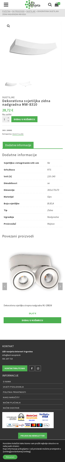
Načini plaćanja (12, 402)
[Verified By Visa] (44, 417)
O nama (7, 381)
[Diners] (9, 425)
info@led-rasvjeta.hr (11, 355)
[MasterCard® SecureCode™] (32, 417)
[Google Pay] (46, 425)
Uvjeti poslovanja (13, 386)
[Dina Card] (21, 425)
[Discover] (15, 425)
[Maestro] (39, 425)
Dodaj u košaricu (24, 119)
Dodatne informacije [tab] (18, 145)
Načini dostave (11, 408)
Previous (4, 286)
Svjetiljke (18, 134)
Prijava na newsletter (33, 435)
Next (60, 286)
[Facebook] (32, 368)
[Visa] (27, 425)
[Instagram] (38, 368)
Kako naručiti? (11, 397)
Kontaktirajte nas (15, 368)
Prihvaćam (10, 457)
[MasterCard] (33, 425)
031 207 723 (7, 358)
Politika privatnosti (14, 392)
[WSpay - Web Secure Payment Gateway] (15, 417)
